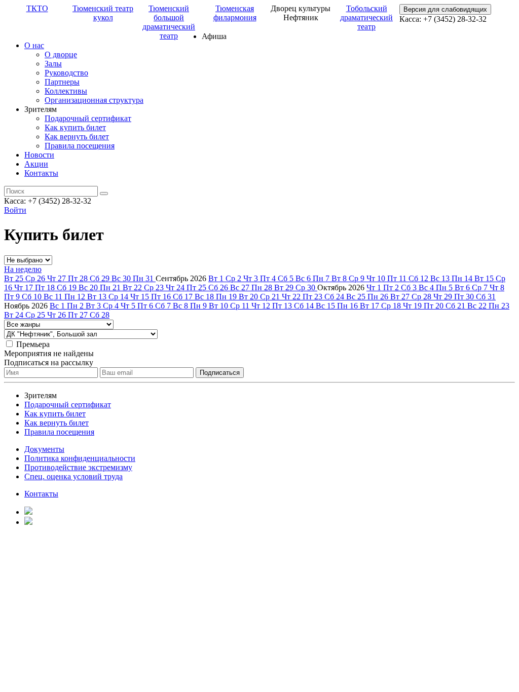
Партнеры (62, 82)
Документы (44, 449)
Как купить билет (75, 127)
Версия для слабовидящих (445, 9)
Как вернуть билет (77, 136)
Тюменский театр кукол (102, 13)
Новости (39, 154)
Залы (53, 63)
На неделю (23, 269)
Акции (36, 164)
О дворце (61, 54)
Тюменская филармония (234, 13)
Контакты (41, 173)
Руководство (66, 72)
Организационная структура (94, 100)
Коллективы (66, 91)
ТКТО (37, 8)
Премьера (33, 344)
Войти (15, 210)
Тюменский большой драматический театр (168, 22)
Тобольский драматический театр (366, 17)
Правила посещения (80, 145)
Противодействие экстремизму (78, 467)
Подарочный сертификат (88, 118)
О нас (34, 45)
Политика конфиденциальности (79, 458)
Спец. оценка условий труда (73, 476)
